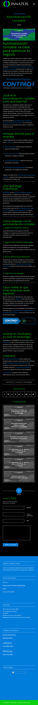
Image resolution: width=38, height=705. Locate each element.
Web (28, 520)
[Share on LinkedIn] (19, 394)
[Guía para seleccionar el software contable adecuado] (19, 476)
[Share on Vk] (26, 394)
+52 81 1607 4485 (8, 654)
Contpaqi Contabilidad (19, 13)
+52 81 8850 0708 (8, 646)
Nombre (29, 508)
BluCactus (27, 702)
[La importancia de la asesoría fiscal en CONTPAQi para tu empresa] (19, 450)
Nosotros (5, 582)
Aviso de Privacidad (8, 592)
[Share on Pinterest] (15, 394)
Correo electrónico (30, 515)
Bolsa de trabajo (8, 638)
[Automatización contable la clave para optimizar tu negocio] (19, 35)
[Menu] (34, 4)
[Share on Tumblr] (22, 394)
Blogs (4, 589)
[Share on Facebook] (5, 394)
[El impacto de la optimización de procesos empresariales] (19, 437)
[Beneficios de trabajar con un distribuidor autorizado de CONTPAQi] (19, 411)
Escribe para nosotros (9, 635)
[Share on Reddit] (30, 394)
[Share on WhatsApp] (12, 394)
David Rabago (28, 382)
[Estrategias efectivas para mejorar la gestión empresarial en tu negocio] (19, 424)
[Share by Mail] (33, 394)
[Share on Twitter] (8, 394)
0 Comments (18, 382)
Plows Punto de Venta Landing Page (14, 585)
